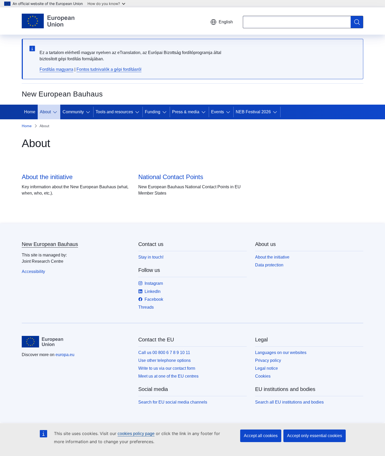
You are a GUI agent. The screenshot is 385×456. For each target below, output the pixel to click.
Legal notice (266, 368)
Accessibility (33, 271)
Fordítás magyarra (56, 69)
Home (29, 112)
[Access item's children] (56, 112)
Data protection (269, 265)
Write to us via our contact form (166, 368)
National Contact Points (170, 176)
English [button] (226, 22)
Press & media (185, 112)
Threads (146, 307)
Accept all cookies (261, 435)
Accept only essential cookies (314, 435)
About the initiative (47, 176)
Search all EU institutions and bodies (289, 402)
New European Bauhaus (50, 244)
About (45, 112)
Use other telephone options (164, 360)
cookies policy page (136, 433)
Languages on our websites (280, 352)
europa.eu (65, 354)
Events (217, 112)
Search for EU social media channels (172, 402)
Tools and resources (114, 112)
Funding (152, 112)
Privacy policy (268, 360)
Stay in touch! (150, 257)
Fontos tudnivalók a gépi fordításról (108, 69)
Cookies (263, 376)
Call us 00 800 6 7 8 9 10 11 (164, 352)
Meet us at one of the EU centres (168, 376)
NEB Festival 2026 (253, 112)
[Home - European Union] (48, 21)
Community (73, 112)
